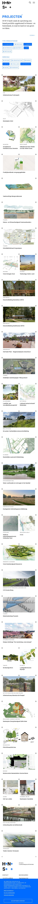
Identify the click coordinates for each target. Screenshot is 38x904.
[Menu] (34, 2)
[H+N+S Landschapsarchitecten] (7, 866)
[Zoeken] (30, 2)
